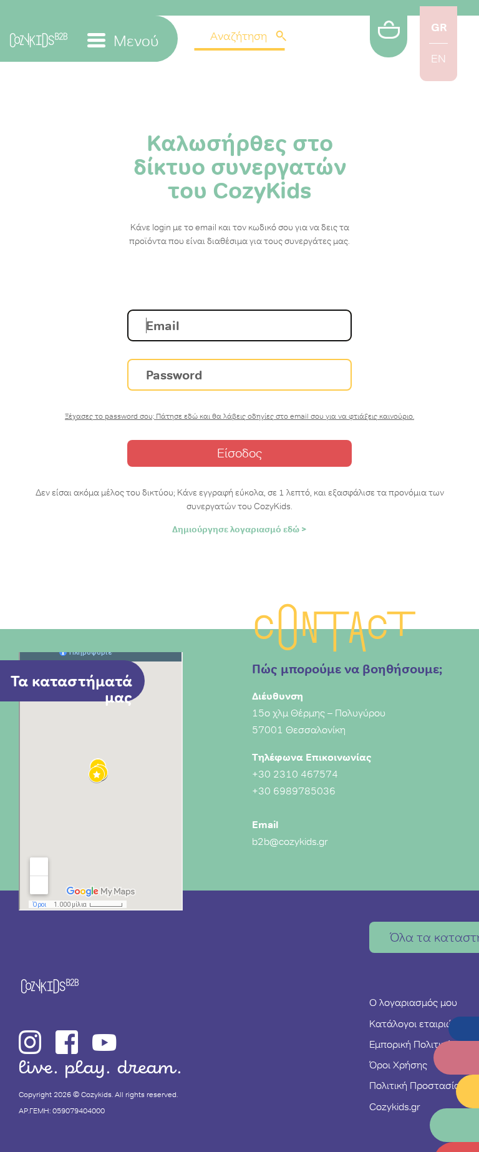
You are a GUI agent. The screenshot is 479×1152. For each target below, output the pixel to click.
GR (439, 27)
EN (438, 59)
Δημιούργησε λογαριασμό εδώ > (239, 529)
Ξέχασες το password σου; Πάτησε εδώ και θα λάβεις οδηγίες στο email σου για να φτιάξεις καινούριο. (239, 416)
